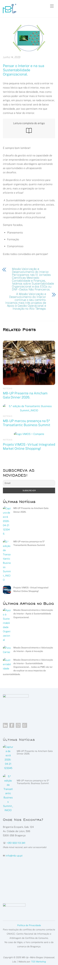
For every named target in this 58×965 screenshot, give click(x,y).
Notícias (7, 388)
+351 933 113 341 (16, 843)
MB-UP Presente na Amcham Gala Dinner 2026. (25, 395)
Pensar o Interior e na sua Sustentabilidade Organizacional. (23, 70)
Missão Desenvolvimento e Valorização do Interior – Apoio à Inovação (33, 649)
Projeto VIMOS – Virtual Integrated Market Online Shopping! (29, 446)
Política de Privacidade (29, 925)
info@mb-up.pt (14, 855)
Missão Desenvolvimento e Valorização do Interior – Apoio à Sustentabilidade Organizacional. (33, 613)
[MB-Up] (9, 11)
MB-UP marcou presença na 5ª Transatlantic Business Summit (26, 423)
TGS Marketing (38, 961)
